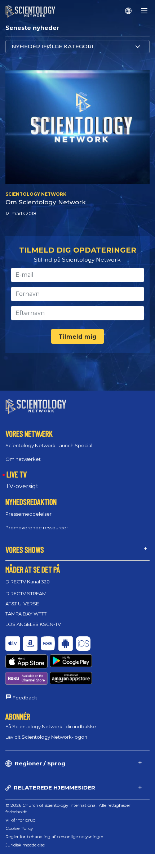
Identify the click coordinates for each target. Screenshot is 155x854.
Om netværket (23, 459)
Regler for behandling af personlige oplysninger (54, 836)
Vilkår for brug (20, 820)
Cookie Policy (19, 828)
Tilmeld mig (77, 336)
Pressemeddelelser (28, 514)
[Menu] (144, 10)
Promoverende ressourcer (36, 527)
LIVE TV (16, 474)
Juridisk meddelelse (25, 845)
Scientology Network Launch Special (48, 445)
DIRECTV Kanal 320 (27, 581)
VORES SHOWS (24, 549)
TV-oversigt (22, 486)
